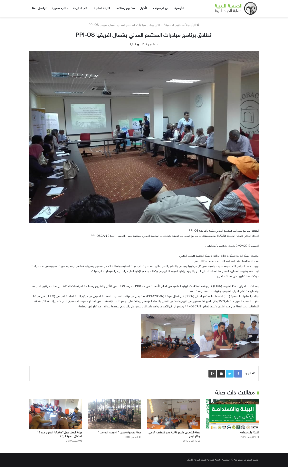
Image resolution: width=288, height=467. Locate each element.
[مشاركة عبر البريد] (221, 374)
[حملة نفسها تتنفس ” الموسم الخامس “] (114, 414)
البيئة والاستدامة (249, 432)
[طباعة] (212, 374)
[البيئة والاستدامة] (232, 414)
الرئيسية (179, 8)
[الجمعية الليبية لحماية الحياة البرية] (233, 8)
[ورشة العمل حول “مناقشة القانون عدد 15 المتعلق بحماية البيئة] (55, 414)
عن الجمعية (162, 8)
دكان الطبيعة (80, 8)
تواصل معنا (39, 8)
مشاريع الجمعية (174, 25)
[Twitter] (230, 374)
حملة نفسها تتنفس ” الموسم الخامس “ (119, 432)
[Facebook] (238, 374)
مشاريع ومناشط (125, 8)
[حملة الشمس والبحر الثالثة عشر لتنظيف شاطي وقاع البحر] (173, 414)
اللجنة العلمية (102, 8)
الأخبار (144, 8)
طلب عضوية (60, 8)
